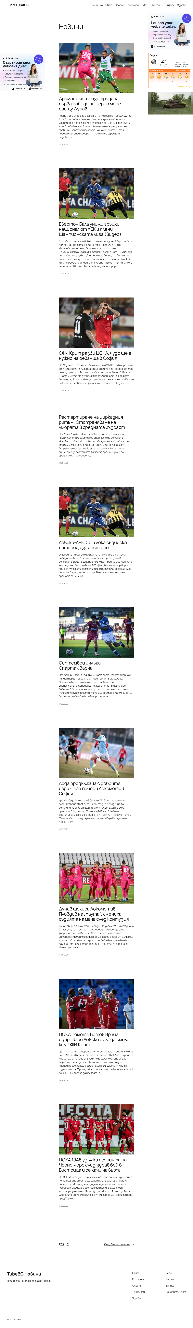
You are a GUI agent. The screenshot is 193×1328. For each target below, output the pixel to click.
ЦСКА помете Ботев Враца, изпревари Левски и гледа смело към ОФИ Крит (94, 1039)
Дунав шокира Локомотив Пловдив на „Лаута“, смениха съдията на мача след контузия (94, 914)
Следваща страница (119, 1244)
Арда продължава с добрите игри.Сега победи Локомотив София (91, 788)
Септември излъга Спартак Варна (80, 665)
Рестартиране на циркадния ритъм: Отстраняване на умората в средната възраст (92, 422)
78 (68, 1244)
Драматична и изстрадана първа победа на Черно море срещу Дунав (90, 103)
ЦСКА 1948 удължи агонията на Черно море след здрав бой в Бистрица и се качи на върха (93, 1164)
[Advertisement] (22, 33)
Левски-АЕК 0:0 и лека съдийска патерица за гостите (93, 545)
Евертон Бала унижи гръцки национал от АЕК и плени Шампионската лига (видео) (90, 229)
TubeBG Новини (19, 5)
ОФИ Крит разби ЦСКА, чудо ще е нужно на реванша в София (95, 355)
